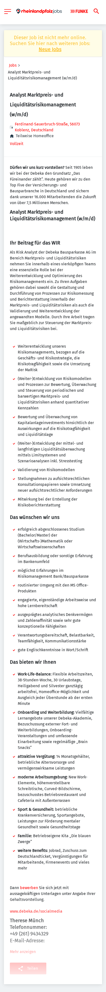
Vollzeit (16, 143)
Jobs (13, 65)
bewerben (29, 887)
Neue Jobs (50, 49)
